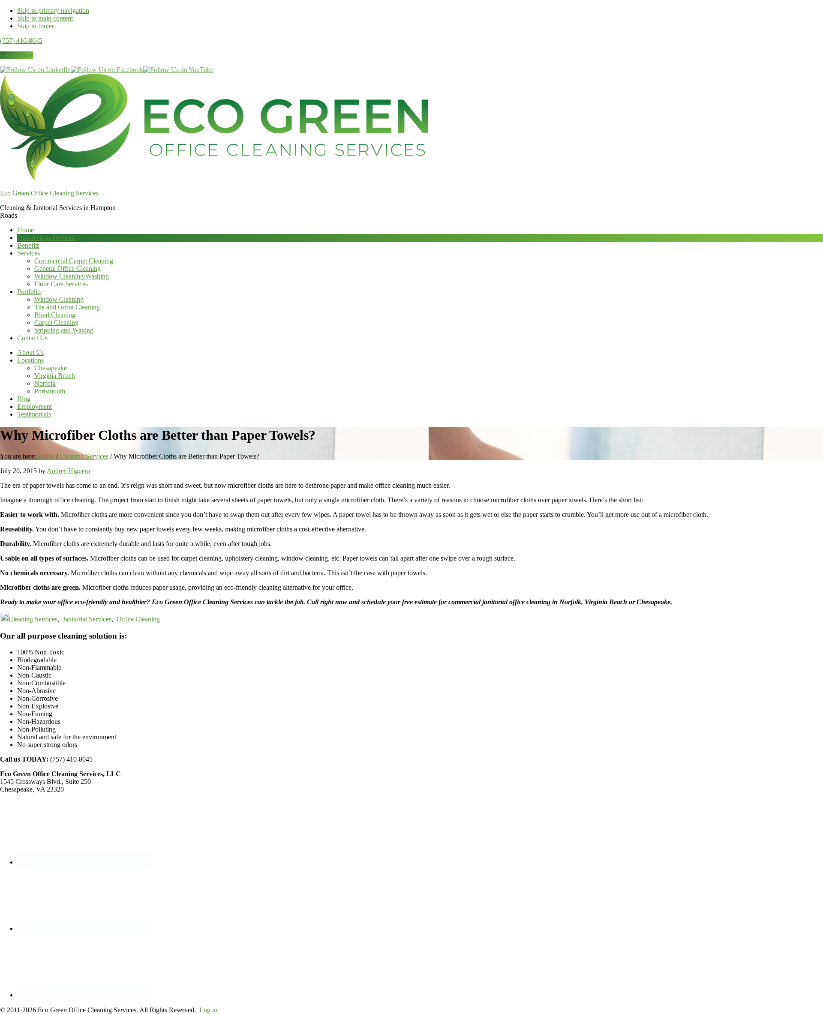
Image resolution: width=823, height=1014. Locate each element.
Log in (208, 1010)
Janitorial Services (87, 619)
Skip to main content (45, 18)
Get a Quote (16, 55)
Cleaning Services (33, 619)
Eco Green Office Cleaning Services (49, 193)
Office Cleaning (138, 619)
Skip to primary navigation (53, 10)
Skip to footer (35, 26)
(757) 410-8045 (21, 40)
